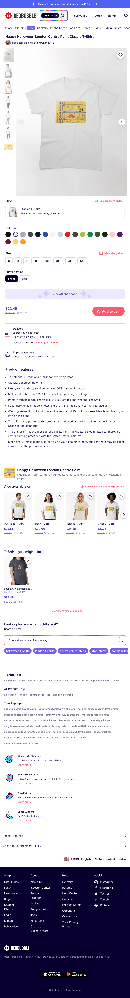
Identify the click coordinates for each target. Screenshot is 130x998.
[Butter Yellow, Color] (15, 241)
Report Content (13, 835)
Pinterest (106, 905)
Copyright (68, 910)
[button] (65, 4)
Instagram (106, 882)
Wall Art (75, 28)
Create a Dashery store (39, 928)
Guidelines (68, 899)
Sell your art (38, 909)
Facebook (106, 887)
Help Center (70, 893)
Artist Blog (37, 920)
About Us (36, 882)
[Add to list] (120, 55)
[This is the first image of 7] (21, 122)
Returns (67, 887)
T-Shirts (9, 674)
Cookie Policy (102, 956)
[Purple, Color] (120, 234)
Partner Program (35, 895)
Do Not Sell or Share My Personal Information (68, 956)
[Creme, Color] (53, 234)
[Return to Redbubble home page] (20, 15)
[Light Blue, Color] (60, 234)
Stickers (42, 28)
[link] (18, 651)
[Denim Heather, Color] (30, 234)
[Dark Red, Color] (8, 241)
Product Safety (72, 904)
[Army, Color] (97, 234)
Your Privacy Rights (70, 924)
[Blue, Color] (45, 234)
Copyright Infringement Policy (22, 845)
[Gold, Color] (23, 241)
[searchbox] (65, 640)
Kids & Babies (112, 28)
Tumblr (104, 899)
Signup (8, 920)
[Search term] (62, 15)
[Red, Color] (67, 234)
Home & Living (91, 28)
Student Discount (9, 907)
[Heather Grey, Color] (23, 234)
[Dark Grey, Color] (75, 234)
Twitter (104, 893)
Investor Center (40, 887)
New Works (11, 893)
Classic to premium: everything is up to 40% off (65, 4)
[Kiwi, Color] (82, 234)
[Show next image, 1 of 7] (121, 122)
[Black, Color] (8, 234)
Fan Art (9, 887)
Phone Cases (58, 28)
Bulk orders (11, 926)
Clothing (24, 28)
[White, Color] (15, 234)
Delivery (67, 882)
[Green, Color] (90, 234)
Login (7, 915)
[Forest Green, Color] (105, 234)
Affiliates (36, 903)
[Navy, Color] (38, 234)
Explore (8, 28)
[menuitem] (8, 28)
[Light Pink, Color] (112, 234)
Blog (7, 899)
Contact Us (69, 916)
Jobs (33, 915)
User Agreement (13, 956)
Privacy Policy (32, 956)
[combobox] (53, 15)
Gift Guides (11, 882)
